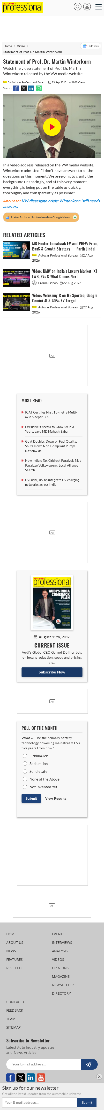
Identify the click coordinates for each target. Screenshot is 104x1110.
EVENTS (58, 934)
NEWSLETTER (63, 985)
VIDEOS (58, 959)
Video (21, 46)
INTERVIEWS (62, 942)
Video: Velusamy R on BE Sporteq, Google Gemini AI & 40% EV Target (64, 298)
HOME (11, 934)
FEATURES (14, 959)
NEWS (11, 951)
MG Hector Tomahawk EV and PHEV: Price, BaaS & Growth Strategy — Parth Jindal (65, 246)
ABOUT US (14, 942)
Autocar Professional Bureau (57, 255)
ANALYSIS (60, 951)
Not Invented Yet (43, 787)
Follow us (93, 45)
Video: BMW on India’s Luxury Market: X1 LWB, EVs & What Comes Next (64, 274)
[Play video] (52, 127)
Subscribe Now (52, 672)
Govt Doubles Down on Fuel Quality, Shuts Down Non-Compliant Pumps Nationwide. (51, 446)
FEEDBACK (14, 1010)
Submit (31, 798)
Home (8, 46)
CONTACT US (17, 1002)
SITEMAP (13, 1027)
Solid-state (38, 771)
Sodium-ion (39, 763)
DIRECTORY (61, 993)
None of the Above (44, 779)
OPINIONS (60, 968)
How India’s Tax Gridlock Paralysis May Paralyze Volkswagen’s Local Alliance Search (53, 465)
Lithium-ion (39, 756)
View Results (56, 798)
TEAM (11, 1018)
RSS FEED (14, 968)
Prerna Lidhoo (47, 283)
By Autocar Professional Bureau (27, 82)
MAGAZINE (61, 976)
